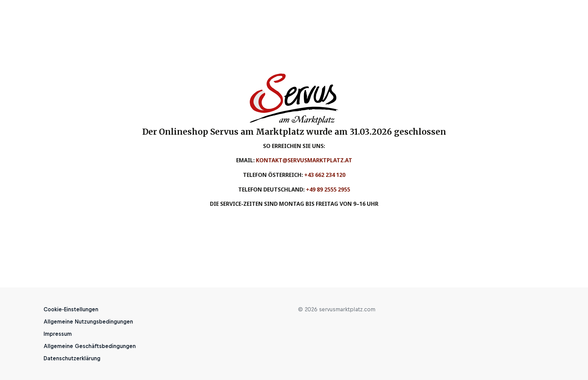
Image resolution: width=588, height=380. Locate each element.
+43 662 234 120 (324, 175)
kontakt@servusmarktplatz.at (304, 160)
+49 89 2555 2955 (328, 189)
